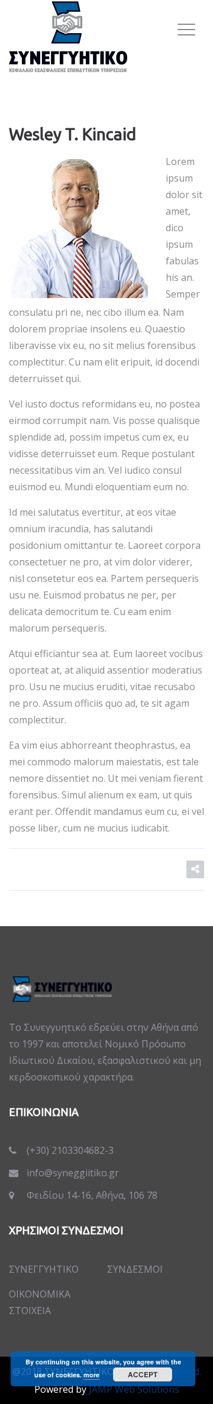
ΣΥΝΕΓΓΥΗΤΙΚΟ (44, 1269)
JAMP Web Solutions (134, 1389)
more (91, 1374)
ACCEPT (142, 1374)
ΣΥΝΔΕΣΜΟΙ (135, 1269)
